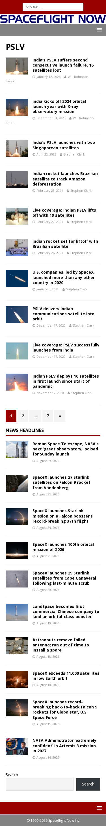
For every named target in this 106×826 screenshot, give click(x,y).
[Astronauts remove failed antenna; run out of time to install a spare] (17, 645)
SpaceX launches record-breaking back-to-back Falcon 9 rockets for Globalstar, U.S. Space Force (65, 709)
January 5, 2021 (47, 289)
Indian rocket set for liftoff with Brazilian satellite (65, 244)
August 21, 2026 (47, 556)
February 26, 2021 (49, 253)
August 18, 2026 (47, 656)
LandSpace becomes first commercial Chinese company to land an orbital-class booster (66, 611)
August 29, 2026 (47, 461)
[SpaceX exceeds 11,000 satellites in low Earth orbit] (17, 679)
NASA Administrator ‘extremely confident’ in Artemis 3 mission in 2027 (64, 745)
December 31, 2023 (51, 118)
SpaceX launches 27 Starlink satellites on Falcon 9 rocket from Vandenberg (61, 482)
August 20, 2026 (47, 589)
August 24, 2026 (47, 527)
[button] (98, 29)
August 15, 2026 (47, 724)
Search (12, 774)
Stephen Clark (74, 154)
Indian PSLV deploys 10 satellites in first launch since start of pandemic (66, 381)
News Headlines (25, 430)
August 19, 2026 (47, 623)
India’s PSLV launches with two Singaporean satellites (64, 145)
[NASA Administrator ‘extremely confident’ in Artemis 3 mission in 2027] (17, 746)
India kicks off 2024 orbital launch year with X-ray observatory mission (59, 106)
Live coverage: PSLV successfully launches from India (66, 347)
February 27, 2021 (49, 222)
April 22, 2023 (46, 154)
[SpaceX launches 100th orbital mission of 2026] (17, 550)
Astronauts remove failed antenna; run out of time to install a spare (61, 645)
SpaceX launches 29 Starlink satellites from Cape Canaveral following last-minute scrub (64, 578)
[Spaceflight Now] (53, 20)
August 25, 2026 (47, 494)
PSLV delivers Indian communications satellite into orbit (63, 314)
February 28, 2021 (49, 190)
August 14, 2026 (47, 757)
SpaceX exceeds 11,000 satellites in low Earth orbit (66, 675)
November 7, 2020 (50, 393)
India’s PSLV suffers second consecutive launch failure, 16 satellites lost (63, 65)
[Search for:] (53, 6)
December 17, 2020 (51, 325)
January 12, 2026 (48, 76)
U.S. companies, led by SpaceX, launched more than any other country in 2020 (64, 277)
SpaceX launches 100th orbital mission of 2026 (63, 547)
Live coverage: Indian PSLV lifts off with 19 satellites (64, 212)
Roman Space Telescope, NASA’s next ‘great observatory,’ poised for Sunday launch (66, 449)
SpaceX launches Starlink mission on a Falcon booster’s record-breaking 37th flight (63, 515)
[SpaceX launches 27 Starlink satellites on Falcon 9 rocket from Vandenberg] (17, 483)
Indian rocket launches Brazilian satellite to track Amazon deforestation (65, 178)
